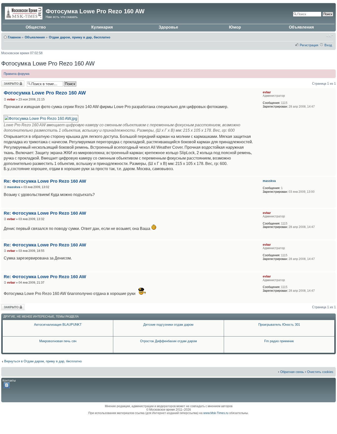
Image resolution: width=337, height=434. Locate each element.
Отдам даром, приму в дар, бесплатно (79, 37)
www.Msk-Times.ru (215, 413)
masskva (13, 187)
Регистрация (309, 45)
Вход (328, 45)
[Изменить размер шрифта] (329, 36)
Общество (36, 27)
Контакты (9, 380)
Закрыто (7, 82)
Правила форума (16, 74)
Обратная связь (292, 372)
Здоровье (168, 27)
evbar (11, 99)
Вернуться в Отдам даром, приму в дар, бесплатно (43, 361)
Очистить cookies (320, 372)
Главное (14, 37)
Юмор (235, 27)
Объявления (301, 27)
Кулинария (102, 27)
